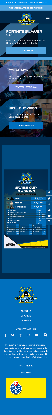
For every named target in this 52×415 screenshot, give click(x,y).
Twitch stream (26, 87)
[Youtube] (49, 215)
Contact (26, 320)
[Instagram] (49, 204)
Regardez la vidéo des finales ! (26, 8)
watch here (26, 125)
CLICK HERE (26, 50)
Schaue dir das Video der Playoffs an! (26, 3)
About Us (26, 310)
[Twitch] (49, 210)
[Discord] (49, 222)
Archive (26, 315)
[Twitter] (49, 198)
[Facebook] (49, 192)
